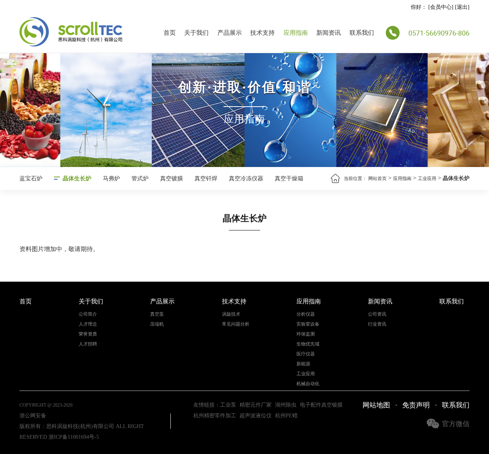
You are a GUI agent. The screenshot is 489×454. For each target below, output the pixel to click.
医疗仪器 (305, 354)
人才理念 (88, 324)
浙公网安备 (32, 415)
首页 (170, 32)
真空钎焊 (205, 178)
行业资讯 (377, 324)
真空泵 (157, 314)
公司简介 (88, 314)
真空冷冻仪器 (246, 178)
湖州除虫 (285, 405)
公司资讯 (377, 314)
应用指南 (295, 32)
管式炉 (140, 178)
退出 (462, 7)
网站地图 (376, 405)
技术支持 (262, 32)
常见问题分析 (235, 324)
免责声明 (416, 405)
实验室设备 (307, 324)
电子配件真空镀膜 (321, 405)
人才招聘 (88, 344)
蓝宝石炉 (30, 178)
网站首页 (377, 178)
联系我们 (362, 32)
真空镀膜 (171, 178)
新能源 (303, 364)
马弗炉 (111, 178)
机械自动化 (307, 383)
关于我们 (196, 32)
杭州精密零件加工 (214, 415)
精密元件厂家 (256, 405)
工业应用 (427, 178)
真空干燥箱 (289, 178)
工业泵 (228, 405)
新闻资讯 (328, 32)
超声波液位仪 (256, 415)
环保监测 (305, 334)
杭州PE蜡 (286, 415)
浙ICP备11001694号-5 (74, 437)
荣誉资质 (88, 334)
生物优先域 (307, 344)
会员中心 (441, 7)
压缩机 (157, 324)
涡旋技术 (231, 314)
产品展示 (229, 32)
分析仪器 (305, 314)
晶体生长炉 (77, 178)
